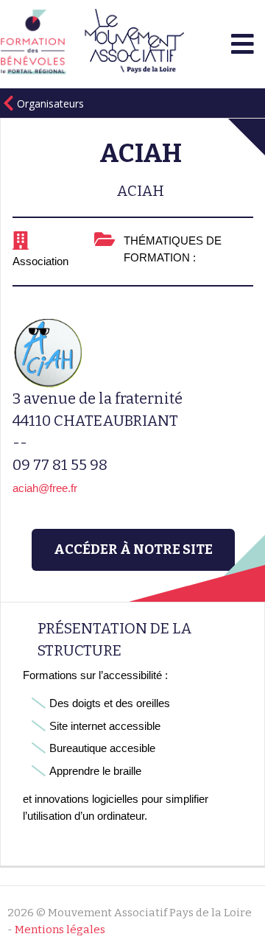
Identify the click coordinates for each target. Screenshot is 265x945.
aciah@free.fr (45, 488)
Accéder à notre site (133, 549)
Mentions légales (60, 929)
